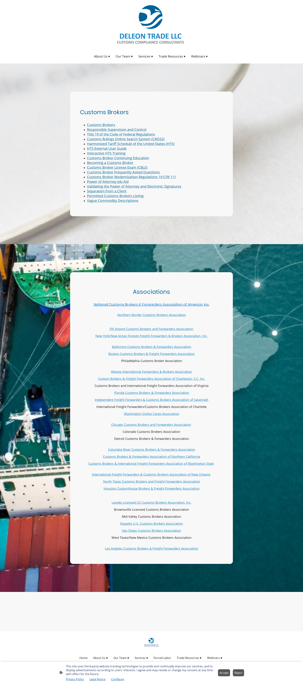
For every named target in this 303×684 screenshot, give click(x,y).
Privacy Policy (75, 679)
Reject (238, 673)
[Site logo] (151, 24)
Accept (224, 673)
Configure (117, 679)
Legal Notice (97, 679)
